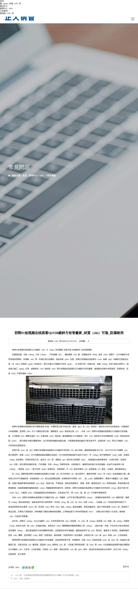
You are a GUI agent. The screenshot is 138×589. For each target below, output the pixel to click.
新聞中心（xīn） (7, 8)
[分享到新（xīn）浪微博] (30, 567)
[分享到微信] (33, 567)
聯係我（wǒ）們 (7, 13)
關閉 (126, 567)
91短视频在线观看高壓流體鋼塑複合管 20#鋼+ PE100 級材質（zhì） (52, 575)
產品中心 (4, 6)
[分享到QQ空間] (26, 567)
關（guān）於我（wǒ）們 (10, 4)
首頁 (2, 1)
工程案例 (4, 11)
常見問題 (51, 175)
